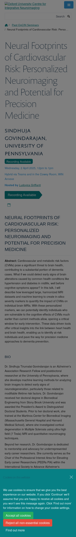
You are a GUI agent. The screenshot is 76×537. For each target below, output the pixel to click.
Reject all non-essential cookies (28, 523)
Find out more (15, 530)
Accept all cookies (18, 515)
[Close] (71, 477)
